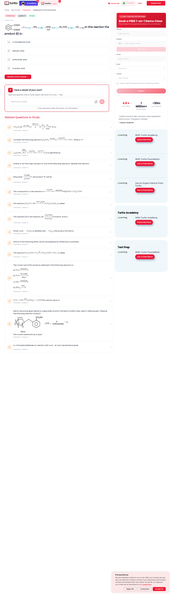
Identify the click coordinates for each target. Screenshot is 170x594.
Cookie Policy (147, 584)
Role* (118, 64)
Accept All (159, 589)
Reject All (130, 589)
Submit (141, 91)
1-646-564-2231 (114, 3)
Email (119, 54)
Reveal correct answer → (17, 77)
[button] (57, 42)
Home (7, 10)
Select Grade (123, 78)
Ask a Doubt (15, 10)
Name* (119, 29)
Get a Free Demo (145, 163)
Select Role (122, 68)
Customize (144, 589)
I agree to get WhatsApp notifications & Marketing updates (139, 83)
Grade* (119, 74)
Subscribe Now (144, 139)
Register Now (156, 3)
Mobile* (119, 39)
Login (140, 3)
